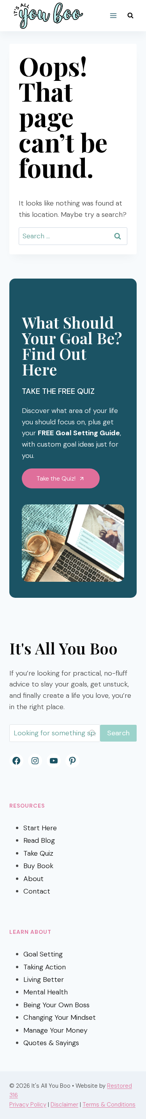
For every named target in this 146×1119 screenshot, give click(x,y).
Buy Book (38, 866)
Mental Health (45, 992)
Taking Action (44, 967)
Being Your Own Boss (56, 1005)
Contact (36, 891)
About (33, 878)
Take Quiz (38, 853)
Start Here (40, 828)
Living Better (43, 979)
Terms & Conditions (109, 1104)
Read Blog (39, 840)
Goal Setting (43, 954)
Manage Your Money (55, 1030)
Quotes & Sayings (51, 1042)
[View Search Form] (130, 15)
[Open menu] (113, 15)
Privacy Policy (27, 1104)
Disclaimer (64, 1104)
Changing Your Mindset (59, 1017)
